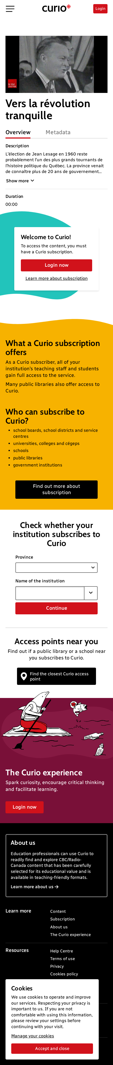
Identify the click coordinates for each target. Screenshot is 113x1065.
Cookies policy (64, 974)
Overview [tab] (17, 132)
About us (59, 927)
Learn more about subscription (57, 278)
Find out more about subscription (56, 489)
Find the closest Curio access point (59, 676)
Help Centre (61, 951)
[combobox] (49, 593)
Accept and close (52, 1048)
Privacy (57, 966)
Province (24, 557)
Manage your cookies (32, 1035)
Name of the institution (40, 580)
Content (58, 911)
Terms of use (62, 958)
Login (100, 8)
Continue (56, 608)
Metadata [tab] (58, 132)
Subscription (62, 919)
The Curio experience (70, 934)
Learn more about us (32, 886)
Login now (57, 265)
